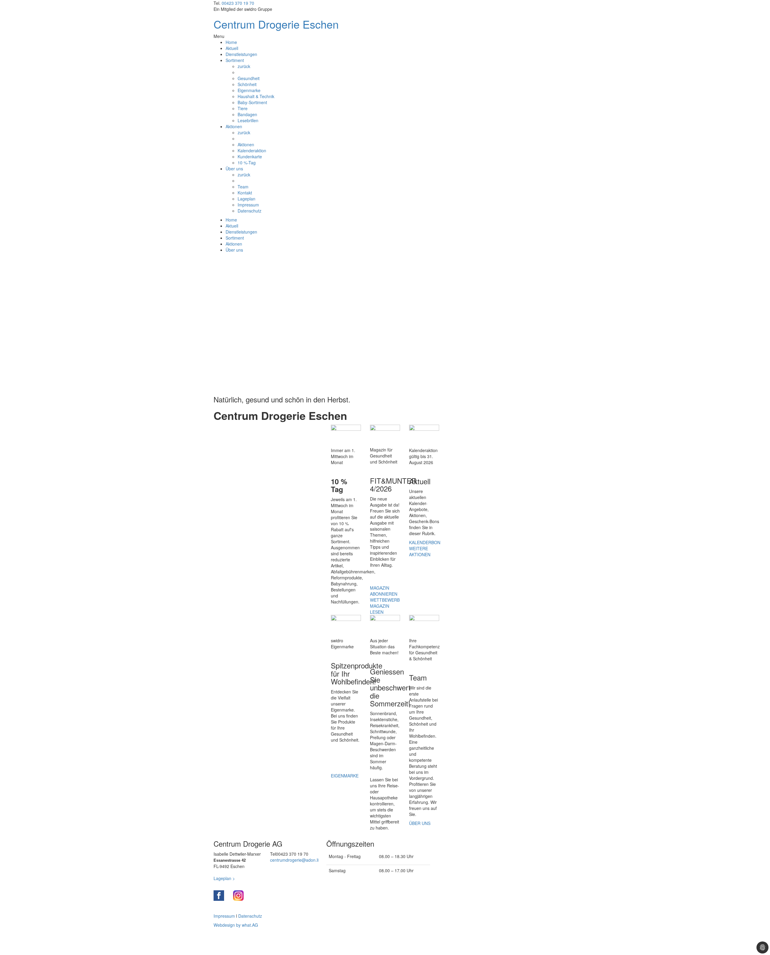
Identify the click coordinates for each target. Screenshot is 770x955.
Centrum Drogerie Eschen (276, 24)
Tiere (243, 108)
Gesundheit (249, 78)
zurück (244, 66)
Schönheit (247, 84)
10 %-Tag (247, 163)
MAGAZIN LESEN (379, 609)
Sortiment (235, 60)
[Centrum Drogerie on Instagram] (238, 895)
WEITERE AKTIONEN (419, 551)
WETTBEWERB (385, 600)
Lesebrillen (248, 120)
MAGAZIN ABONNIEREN (383, 591)
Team (243, 187)
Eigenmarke (249, 90)
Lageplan (246, 199)
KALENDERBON (424, 542)
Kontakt (245, 193)
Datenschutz (249, 211)
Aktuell (232, 48)
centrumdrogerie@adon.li (294, 860)
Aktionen (234, 126)
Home (231, 42)
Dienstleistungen (241, 54)
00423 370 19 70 (238, 3)
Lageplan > (224, 878)
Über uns (234, 169)
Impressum (248, 205)
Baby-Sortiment (252, 102)
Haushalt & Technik (256, 96)
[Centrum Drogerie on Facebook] (219, 895)
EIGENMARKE (345, 776)
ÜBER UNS (419, 823)
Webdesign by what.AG (236, 925)
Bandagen (247, 114)
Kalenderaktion (252, 150)
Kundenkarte (250, 156)
